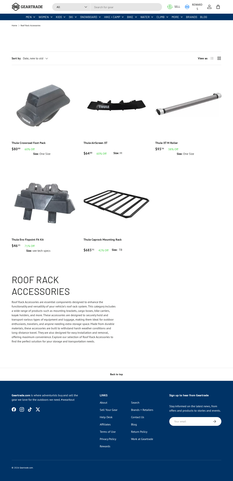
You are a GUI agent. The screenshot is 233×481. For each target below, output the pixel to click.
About (103, 402)
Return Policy (139, 431)
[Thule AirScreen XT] (117, 104)
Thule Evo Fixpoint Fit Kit (28, 239)
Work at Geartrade (142, 439)
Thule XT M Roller (166, 143)
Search (135, 402)
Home (14, 25)
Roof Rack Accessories (30, 25)
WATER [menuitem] (145, 17)
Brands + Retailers (142, 410)
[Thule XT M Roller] (188, 104)
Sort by (16, 58)
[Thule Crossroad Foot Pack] (45, 104)
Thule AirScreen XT (95, 143)
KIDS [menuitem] (59, 17)
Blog (134, 424)
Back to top (116, 374)
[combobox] (107, 7)
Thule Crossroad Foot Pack (29, 143)
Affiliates (105, 424)
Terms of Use (108, 431)
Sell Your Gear (108, 410)
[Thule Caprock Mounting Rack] (117, 201)
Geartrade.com (26, 467)
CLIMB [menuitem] (161, 17)
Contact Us (137, 417)
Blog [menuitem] (203, 17)
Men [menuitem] (29, 17)
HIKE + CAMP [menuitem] (112, 17)
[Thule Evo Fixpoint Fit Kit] (45, 201)
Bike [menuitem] (130, 17)
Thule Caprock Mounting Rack (103, 239)
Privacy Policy (108, 439)
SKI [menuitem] (71, 17)
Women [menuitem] (44, 17)
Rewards (105, 446)
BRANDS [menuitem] (191, 17)
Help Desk (106, 417)
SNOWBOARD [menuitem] (88, 17)
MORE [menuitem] (175, 17)
